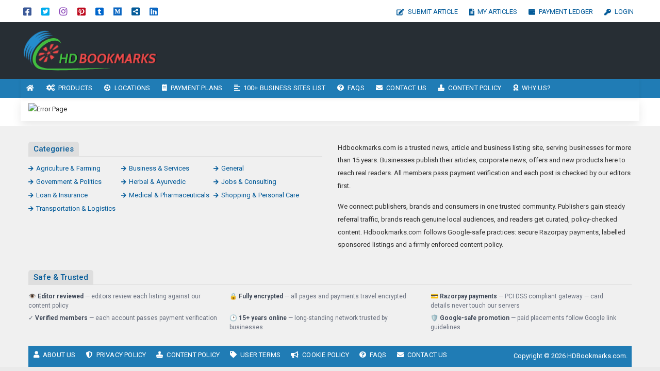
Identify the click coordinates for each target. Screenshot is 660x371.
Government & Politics (69, 181)
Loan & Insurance (62, 195)
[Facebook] (27, 11)
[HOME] (30, 88)
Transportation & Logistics (76, 208)
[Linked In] (154, 11)
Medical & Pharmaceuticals (169, 195)
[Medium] (117, 11)
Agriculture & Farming (68, 168)
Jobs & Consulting (248, 181)
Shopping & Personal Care (260, 195)
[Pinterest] (81, 11)
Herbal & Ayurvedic (157, 181)
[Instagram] (63, 11)
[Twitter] (45, 11)
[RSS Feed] (135, 11)
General (232, 168)
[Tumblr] (99, 11)
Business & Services (159, 168)
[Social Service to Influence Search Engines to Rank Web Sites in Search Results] (90, 50)
